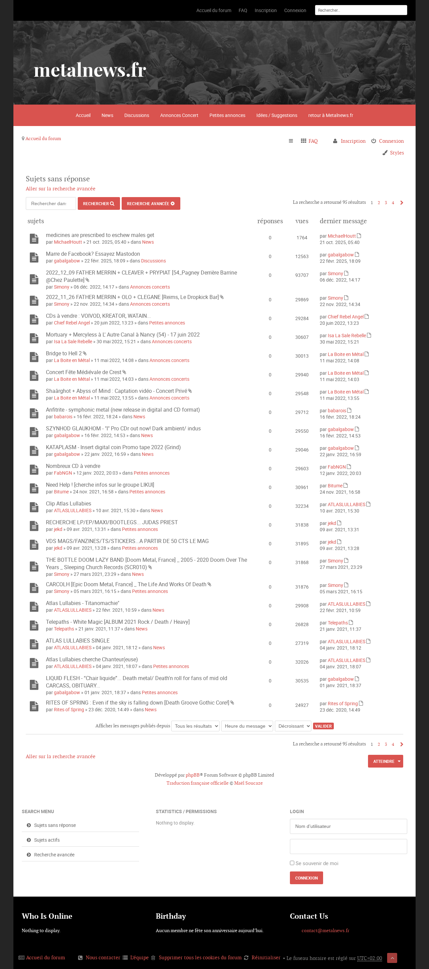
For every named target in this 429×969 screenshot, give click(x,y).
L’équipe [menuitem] (139, 957)
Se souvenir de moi (317, 863)
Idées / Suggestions (276, 115)
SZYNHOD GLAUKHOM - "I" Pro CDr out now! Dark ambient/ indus (123, 428)
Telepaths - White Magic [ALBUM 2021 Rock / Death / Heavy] (118, 621)
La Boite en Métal (72, 360)
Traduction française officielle (198, 783)
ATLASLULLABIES (72, 510)
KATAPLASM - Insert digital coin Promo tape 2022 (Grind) (113, 447)
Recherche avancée (148, 203)
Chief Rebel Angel (72, 322)
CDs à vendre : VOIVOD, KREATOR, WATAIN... (98, 315)
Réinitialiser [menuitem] (266, 957)
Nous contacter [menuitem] (103, 957)
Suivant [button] (400, 202)
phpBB (193, 775)
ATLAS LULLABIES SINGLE (78, 640)
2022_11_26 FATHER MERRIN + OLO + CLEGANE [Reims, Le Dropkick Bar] (132, 297)
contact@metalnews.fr (325, 930)
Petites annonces (227, 115)
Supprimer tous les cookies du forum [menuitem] (200, 957)
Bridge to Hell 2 (64, 353)
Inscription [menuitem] (353, 141)
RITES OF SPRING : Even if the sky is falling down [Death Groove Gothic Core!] (137, 702)
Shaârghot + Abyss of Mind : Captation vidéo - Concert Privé (116, 391)
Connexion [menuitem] (391, 141)
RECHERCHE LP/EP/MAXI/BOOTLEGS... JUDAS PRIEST (112, 522)
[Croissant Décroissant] (293, 726)
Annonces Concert (179, 115)
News (107, 115)
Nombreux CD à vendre (73, 466)
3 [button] (386, 202)
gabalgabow (67, 260)
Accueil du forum (43, 138)
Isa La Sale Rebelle (73, 341)
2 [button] (379, 202)
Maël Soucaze (248, 783)
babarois (63, 416)
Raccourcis (294, 141)
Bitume (61, 491)
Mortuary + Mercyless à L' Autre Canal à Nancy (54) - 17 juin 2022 (123, 334)
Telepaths (64, 628)
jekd (58, 529)
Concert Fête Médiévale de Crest (83, 372)
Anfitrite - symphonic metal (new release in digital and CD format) (123, 409)
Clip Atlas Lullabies (68, 503)
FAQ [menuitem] (313, 141)
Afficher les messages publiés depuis (133, 726)
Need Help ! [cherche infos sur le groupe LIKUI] (100, 484)
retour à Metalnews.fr (330, 115)
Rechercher (96, 203)
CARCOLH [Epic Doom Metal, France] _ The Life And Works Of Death (126, 584)
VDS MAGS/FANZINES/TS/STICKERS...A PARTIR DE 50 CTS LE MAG (127, 541)
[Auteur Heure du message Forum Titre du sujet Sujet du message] (247, 726)
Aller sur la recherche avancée (61, 188)
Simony (61, 287)
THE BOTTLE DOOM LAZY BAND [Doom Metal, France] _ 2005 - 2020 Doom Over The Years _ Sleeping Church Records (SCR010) (146, 563)
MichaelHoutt (68, 242)
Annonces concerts (150, 287)
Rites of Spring (69, 709)
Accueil (83, 115)
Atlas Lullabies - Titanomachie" (82, 603)
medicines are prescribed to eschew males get (100, 235)
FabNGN (63, 473)
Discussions (136, 115)
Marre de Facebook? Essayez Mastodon (93, 253)
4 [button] (393, 202)
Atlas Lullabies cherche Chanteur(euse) (92, 659)
